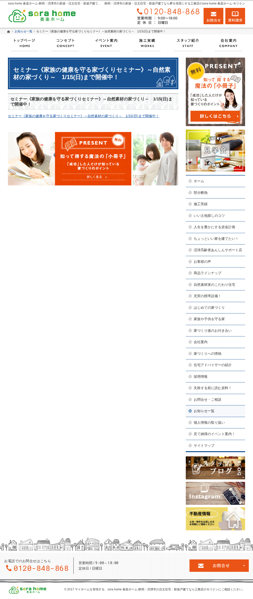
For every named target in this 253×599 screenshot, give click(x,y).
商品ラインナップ (207, 273)
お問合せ (213, 16)
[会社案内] (228, 43)
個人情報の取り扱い (209, 422)
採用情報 (201, 376)
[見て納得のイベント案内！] (106, 43)
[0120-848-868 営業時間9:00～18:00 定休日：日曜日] (167, 16)
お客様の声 (202, 262)
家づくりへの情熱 (207, 353)
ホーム (199, 181)
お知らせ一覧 (204, 411)
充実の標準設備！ (207, 296)
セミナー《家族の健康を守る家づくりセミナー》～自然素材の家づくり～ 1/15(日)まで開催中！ (83, 116)
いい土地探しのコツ (209, 216)
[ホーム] (9, 31)
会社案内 (201, 342)
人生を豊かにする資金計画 (214, 227)
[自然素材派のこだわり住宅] (65, 43)
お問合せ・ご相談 (207, 399)
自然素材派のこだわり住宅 (214, 285)
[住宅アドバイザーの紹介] (187, 43)
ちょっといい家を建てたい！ (216, 239)
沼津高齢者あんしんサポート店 (218, 250)
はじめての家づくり (209, 308)
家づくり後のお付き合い (213, 331)
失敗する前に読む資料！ (213, 388)
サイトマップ (204, 445)
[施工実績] (146, 43)
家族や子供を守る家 (209, 319)
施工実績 (201, 204)
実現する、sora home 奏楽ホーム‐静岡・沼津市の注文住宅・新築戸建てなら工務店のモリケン (155, 589)
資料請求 (235, 16)
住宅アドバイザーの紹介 (213, 365)
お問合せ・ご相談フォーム (219, 565)
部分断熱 (201, 193)
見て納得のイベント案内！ (214, 434)
